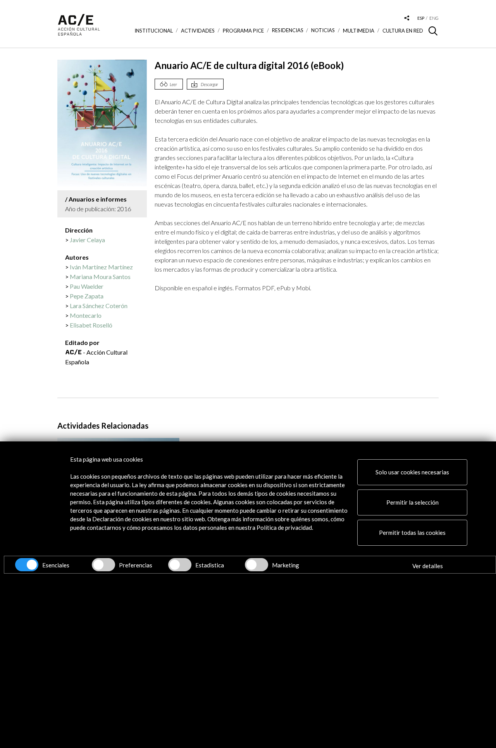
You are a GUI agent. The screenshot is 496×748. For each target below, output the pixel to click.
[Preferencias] (103, 564)
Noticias (323, 30)
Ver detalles (427, 565)
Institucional (153, 30)
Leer (173, 84)
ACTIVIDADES (198, 30)
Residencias (287, 30)
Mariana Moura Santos (100, 276)
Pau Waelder (86, 286)
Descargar (209, 84)
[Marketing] (256, 564)
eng (434, 18)
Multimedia (358, 30)
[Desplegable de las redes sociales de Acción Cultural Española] (407, 18)
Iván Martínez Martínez (101, 267)
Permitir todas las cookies (412, 532)
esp (420, 18)
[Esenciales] (26, 564)
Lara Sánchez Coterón (98, 305)
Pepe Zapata (86, 296)
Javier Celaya (87, 239)
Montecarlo (86, 315)
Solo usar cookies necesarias (412, 472)
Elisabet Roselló (91, 325)
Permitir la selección (412, 502)
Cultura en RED (402, 30)
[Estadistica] (179, 564)
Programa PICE (243, 30)
